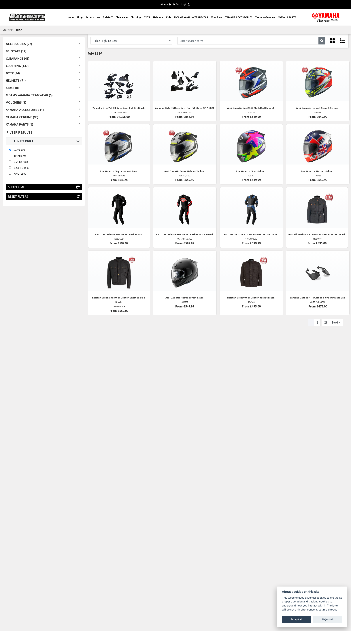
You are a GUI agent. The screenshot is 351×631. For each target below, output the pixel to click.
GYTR (147, 17)
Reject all (327, 619)
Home (70, 17)
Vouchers (216, 17)
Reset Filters (18, 196)
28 (326, 322)
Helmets (158, 17)
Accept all (296, 619)
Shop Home (16, 187)
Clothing (136, 17)
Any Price (19, 150)
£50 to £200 (21, 162)
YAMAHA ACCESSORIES (238, 17)
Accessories (93, 17)
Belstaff (108, 17)
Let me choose (327, 609)
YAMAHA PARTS (287, 17)
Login (185, 4)
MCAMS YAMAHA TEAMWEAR (191, 17)
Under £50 (20, 156)
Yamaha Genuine (265, 17)
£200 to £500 (21, 168)
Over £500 (20, 173)
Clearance (122, 17)
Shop (80, 17)
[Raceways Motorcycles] (27, 17)
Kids (168, 17)
